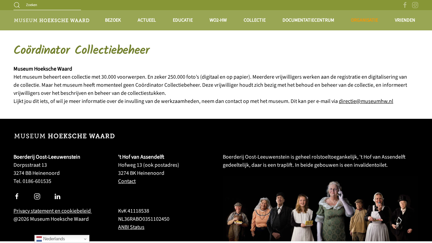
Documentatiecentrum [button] (308, 20)
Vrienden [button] (405, 20)
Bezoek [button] (113, 20)
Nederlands (53, 238)
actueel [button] (147, 20)
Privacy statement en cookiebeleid (53, 211)
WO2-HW (218, 20)
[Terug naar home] (51, 20)
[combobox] (47, 5)
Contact (127, 181)
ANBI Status (131, 227)
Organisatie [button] (364, 20)
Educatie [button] (183, 20)
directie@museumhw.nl (366, 101)
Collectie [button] (255, 20)
